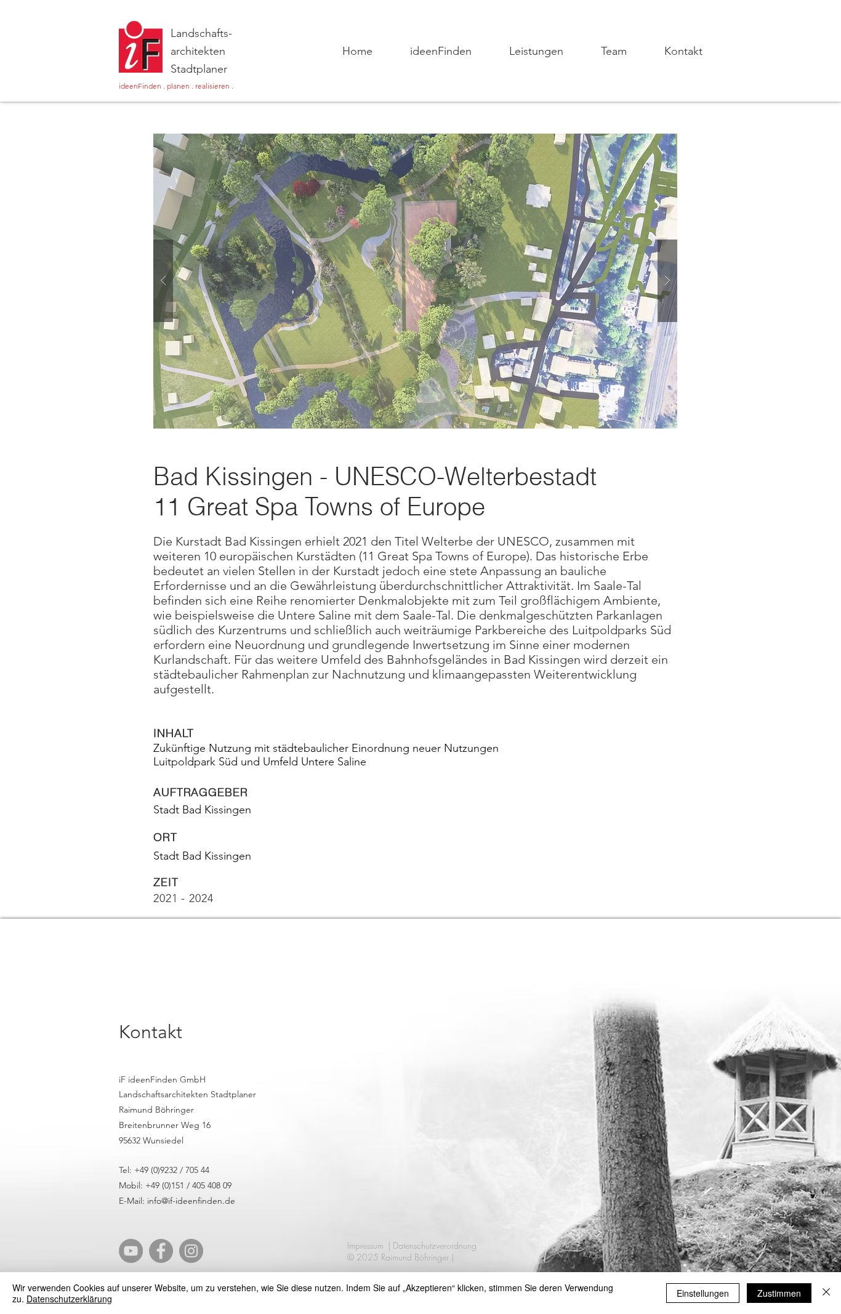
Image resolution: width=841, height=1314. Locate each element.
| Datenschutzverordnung (432, 1245)
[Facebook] (161, 1251)
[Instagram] (191, 1251)
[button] (415, 281)
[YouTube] (131, 1251)
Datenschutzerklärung (69, 1298)
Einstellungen (703, 1293)
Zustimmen (779, 1293)
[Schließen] (826, 1293)
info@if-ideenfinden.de (191, 1200)
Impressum (365, 1245)
